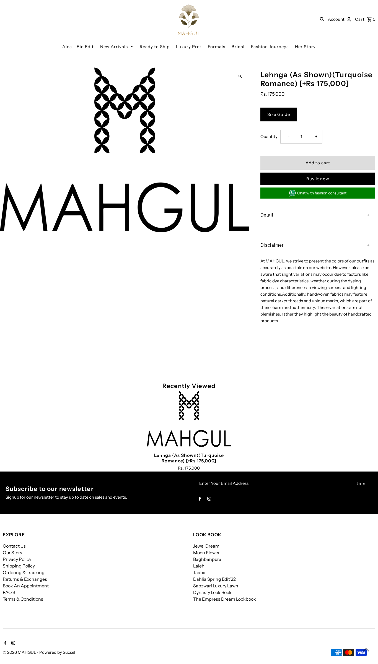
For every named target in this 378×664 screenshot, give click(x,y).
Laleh (198, 566)
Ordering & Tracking (24, 572)
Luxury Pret (188, 46)
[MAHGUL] (188, 19)
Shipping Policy (19, 566)
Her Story (305, 46)
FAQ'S (9, 592)
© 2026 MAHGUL (20, 652)
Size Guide (278, 114)
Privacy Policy (17, 559)
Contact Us (14, 546)
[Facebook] (200, 499)
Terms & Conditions (23, 599)
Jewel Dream (206, 546)
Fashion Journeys (270, 46)
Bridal (238, 46)
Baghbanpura (207, 559)
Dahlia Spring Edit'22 (214, 579)
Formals (216, 46)
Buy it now (317, 178)
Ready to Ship (155, 46)
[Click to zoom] (240, 76)
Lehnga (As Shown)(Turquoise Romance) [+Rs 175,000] (189, 458)
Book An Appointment (26, 586)
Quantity (269, 136)
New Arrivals (114, 46)
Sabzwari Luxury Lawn (215, 586)
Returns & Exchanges (25, 579)
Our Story (12, 552)
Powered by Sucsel (57, 652)
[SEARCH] (322, 19)
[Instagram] (209, 499)
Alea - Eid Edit (78, 46)
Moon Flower (206, 552)
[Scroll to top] (366, 649)
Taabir (199, 572)
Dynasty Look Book (212, 592)
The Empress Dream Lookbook (224, 599)
